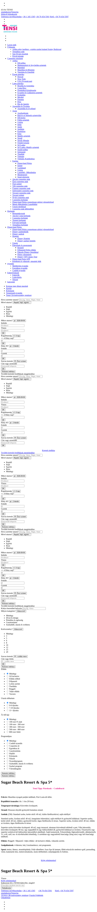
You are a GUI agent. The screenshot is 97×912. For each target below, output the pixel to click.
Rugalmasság (6, 336)
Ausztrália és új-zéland (26, 109)
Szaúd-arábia (22, 150)
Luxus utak (11, 45)
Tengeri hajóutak (19, 220)
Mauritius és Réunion (25, 70)
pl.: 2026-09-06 (19, 321)
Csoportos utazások (15, 58)
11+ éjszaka (14, 710)
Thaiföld (20, 154)
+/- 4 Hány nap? (7, 338)
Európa (15, 161)
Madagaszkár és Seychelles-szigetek (31, 65)
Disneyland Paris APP (21, 259)
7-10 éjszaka (14, 708)
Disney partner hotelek (26, 241)
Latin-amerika (17, 83)
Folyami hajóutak (19, 223)
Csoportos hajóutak (20, 200)
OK (3, 333)
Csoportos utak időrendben (23, 209)
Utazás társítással (19, 207)
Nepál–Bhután (23, 140)
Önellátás (13, 686)
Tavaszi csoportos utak (21, 193)
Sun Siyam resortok (20, 54)
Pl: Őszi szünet (20, 361)
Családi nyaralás (18, 270)
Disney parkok (18, 234)
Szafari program (15, 766)
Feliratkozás (6, 888)
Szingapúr (21, 152)
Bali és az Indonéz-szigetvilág (29, 115)
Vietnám (20, 156)
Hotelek (15, 236)
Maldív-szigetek (23, 136)
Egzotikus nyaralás (19, 268)
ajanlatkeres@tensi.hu (9, 12)
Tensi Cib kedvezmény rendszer (19, 295)
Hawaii (20, 77)
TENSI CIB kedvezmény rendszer (15, 895)
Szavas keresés (7, 361)
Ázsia (14, 111)
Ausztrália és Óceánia (21, 106)
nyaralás (10, 264)
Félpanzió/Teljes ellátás (26, 250)
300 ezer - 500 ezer (17, 727)
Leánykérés (17, 277)
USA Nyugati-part (24, 81)
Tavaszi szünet (18, 195)
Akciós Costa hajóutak (21, 216)
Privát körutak (18, 56)
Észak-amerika (18, 74)
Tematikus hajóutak (20, 225)
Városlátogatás (15, 769)
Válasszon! (21, 611)
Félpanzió (13, 681)
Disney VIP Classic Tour (27, 257)
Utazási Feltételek (36, 895)
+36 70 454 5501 (42, 17)
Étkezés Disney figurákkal (27, 252)
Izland (19, 166)
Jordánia (20, 129)
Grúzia (20, 122)
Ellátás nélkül (14, 679)
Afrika (15, 61)
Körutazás (10, 291)
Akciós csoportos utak (21, 179)
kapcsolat (11, 282)
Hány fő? (4, 346)
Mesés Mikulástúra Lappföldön (24, 204)
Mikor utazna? (7, 320)
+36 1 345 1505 (28, 17)
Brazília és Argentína (25, 86)
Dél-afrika (21, 63)
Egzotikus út (14, 748)
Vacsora (12, 694)
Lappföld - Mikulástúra (26, 172)
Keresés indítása (8, 371)
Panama (20, 99)
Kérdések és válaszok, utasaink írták (26, 261)
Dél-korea (21, 118)
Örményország (23, 143)
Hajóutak (11, 211)
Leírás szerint (14, 684)
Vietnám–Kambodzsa (26, 159)
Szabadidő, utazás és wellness (21, 764)
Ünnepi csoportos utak (21, 188)
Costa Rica (21, 88)
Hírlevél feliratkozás (9, 14)
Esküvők (15, 275)
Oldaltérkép (5, 898)
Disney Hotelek (23, 238)
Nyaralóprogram (15, 761)
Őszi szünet (17, 184)
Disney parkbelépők (20, 232)
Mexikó (20, 97)
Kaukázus (21, 131)
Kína (19, 134)
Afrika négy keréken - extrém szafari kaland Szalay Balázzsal (36, 49)
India (19, 124)
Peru (19, 102)
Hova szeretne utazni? (10, 300)
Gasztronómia (14, 751)
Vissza (3, 328)
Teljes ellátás (14, 691)
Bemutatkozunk (18, 213)
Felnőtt (4, 348)
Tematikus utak (18, 52)
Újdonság (11, 47)
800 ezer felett (14, 732)
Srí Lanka (21, 145)
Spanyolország (23, 177)
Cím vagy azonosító (9, 364)
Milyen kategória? (8, 611)
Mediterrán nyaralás (20, 266)
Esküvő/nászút (13, 273)
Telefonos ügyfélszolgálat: (11, 17)
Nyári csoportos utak (20, 197)
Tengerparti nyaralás (14, 293)
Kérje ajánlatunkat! (48, 860)
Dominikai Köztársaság (26, 90)
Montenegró (22, 175)
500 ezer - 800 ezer (17, 729)
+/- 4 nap (16, 336)
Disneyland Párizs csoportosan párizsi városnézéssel (33, 202)
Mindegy (12, 674)
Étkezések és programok (22, 245)
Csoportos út (14, 746)
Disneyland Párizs (24, 163)
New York (21, 79)
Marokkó (21, 67)
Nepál (19, 138)
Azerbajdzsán (22, 113)
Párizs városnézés (24, 254)
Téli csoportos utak (20, 186)
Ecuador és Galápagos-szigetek (29, 93)
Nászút (15, 280)
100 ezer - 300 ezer (17, 724)
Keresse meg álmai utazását (17, 286)
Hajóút (8, 288)
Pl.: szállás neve (20, 656)
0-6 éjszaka (13, 705)
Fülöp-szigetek (23, 120)
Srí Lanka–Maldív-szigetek (28, 147)
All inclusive (14, 676)
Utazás (15, 243)
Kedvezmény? (7, 629)
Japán (19, 127)
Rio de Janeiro (23, 104)
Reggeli (20, 248)
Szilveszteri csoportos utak (22, 191)
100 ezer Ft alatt (15, 722)
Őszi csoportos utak (20, 181)
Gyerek (4, 353)
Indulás (4, 323)
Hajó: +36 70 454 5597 (59, 17)
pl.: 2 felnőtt (14, 346)
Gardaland (21, 168)
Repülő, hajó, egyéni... (22, 302)
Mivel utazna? (6, 302)
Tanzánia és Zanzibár (25, 72)
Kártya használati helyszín (11, 608)
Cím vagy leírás (7, 659)
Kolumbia (21, 95)
